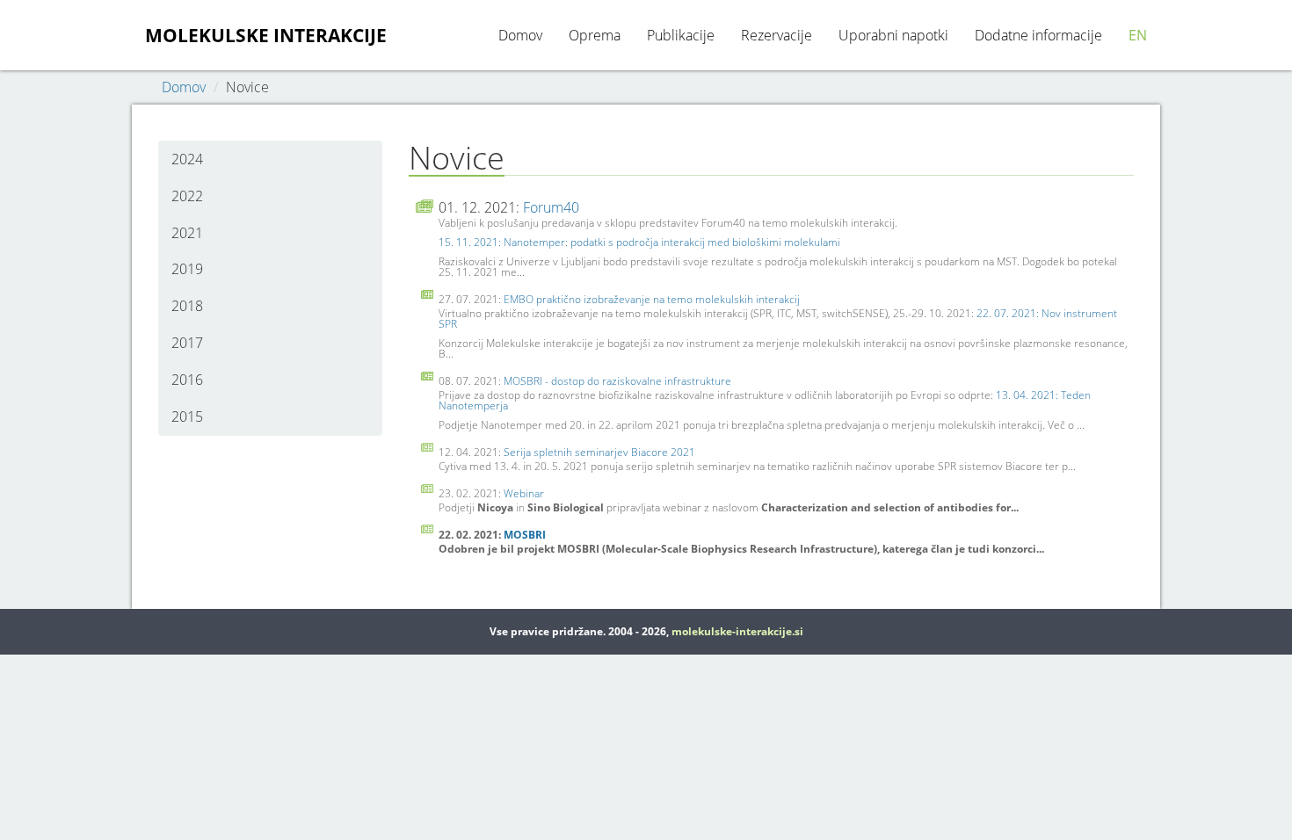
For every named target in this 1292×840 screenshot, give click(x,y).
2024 (187, 159)
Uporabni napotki (893, 35)
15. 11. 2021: (471, 242)
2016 (187, 379)
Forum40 (551, 207)
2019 (187, 269)
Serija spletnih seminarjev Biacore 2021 (599, 452)
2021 (187, 233)
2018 (187, 305)
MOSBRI (525, 534)
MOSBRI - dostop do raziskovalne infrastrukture (617, 380)
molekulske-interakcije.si (737, 631)
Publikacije (681, 35)
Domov (520, 35)
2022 (187, 196)
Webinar (524, 493)
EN (1138, 35)
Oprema (595, 35)
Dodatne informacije (1038, 35)
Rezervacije (776, 35)
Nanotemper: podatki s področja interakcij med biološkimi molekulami (672, 242)
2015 (187, 416)
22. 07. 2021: (1009, 313)
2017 (187, 342)
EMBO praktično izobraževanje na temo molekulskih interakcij (652, 299)
